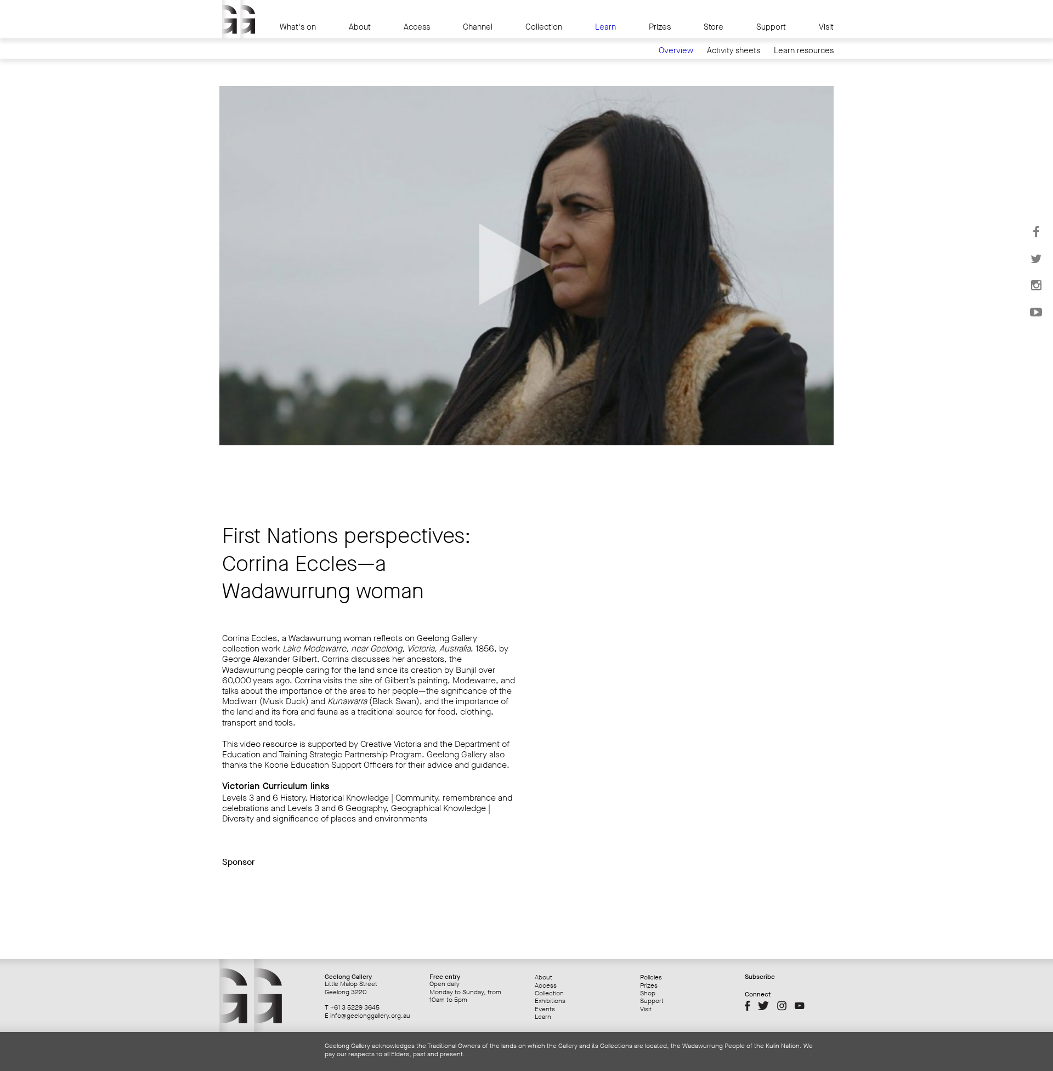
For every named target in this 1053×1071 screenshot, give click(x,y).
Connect (758, 994)
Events (545, 1009)
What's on (298, 27)
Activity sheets (733, 51)
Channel (477, 27)
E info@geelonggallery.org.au (367, 1015)
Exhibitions (550, 1001)
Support (771, 27)
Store (713, 27)
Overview (676, 51)
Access (417, 27)
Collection (543, 27)
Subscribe (760, 976)
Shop (647, 993)
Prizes (660, 27)
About (360, 27)
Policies (651, 977)
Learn (605, 27)
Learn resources (804, 51)
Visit (826, 27)
